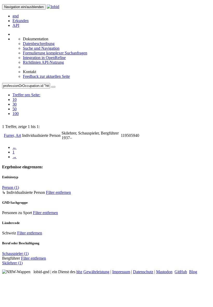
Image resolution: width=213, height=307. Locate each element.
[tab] (26, 99)
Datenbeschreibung (39, 43)
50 (14, 109)
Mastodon (164, 272)
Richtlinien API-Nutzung (43, 62)
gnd (15, 16)
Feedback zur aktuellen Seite (46, 76)
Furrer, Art (12, 135)
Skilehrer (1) (12, 263)
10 (14, 99)
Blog (193, 272)
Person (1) (10, 187)
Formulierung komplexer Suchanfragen (55, 53)
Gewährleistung (96, 272)
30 (14, 104)
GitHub (181, 272)
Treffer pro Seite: (26, 95)
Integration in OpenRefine (44, 57)
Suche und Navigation (41, 48)
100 (15, 113)
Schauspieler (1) (15, 253)
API (15, 25)
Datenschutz (143, 272)
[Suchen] (53, 87)
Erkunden (20, 20)
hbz (79, 272)
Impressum (121, 272)
